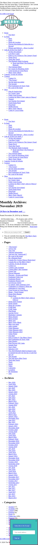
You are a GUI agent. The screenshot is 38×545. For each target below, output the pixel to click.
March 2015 (12, 498)
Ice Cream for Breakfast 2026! (18, 69)
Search (27, 232)
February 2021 (13, 424)
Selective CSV (13, 349)
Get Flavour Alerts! (14, 283)
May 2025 (11, 390)
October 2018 (13, 462)
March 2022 (12, 415)
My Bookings (13, 372)
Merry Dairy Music (14, 72)
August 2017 (12, 485)
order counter (12, 326)
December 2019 (13, 441)
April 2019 (12, 452)
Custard (11, 510)
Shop (10, 38)
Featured (11, 512)
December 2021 (13, 418)
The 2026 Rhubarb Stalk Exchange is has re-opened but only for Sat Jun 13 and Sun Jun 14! (22, 352)
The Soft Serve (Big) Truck (17, 358)
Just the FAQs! (13, 313)
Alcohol (11, 507)
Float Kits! (12, 105)
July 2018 (11, 467)
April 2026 (12, 384)
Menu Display (13, 317)
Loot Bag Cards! (14, 54)
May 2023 (11, 399)
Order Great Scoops (15, 95)
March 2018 (12, 473)
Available (11, 509)
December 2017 (13, 477)
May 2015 (11, 496)
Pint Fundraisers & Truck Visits (18, 86)
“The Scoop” (12, 80)
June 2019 (11, 450)
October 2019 (13, 445)
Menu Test (12, 320)
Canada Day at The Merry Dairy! (19, 262)
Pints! (10, 40)
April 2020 (12, 435)
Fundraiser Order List (15, 277)
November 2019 (13, 443)
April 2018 (12, 471)
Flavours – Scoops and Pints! (18, 275)
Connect (7, 76)
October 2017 (13, 481)
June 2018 (11, 469)
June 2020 (11, 433)
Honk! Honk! (13, 303)
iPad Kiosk (12, 311)
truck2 (10, 364)
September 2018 (13, 464)
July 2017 (11, 486)
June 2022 (11, 409)
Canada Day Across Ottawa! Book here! (21, 260)
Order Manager (13, 328)
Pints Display (12, 341)
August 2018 (12, 466)
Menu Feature (13, 319)
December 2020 (13, 428)
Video (10, 366)
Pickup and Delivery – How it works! (21, 48)
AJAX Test (12, 249)
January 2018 (12, 475)
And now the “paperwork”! (17, 254)
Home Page (12, 296)
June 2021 (11, 420)
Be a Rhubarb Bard (14, 258)
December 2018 (13, 458)
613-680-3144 (5, 14)
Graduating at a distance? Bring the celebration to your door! (20, 287)
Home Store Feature (15, 302)
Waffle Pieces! (13, 107)
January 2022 (12, 416)
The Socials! (12, 84)
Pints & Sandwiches (15, 91)
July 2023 (11, 396)
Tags (10, 373)
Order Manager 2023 (15, 332)
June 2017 (11, 488)
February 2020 (13, 439)
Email (12, 14)
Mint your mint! (13, 324)
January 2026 (12, 386)
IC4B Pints (12, 307)
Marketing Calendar (15, 315)
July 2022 (11, 407)
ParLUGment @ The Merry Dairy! (20, 337)
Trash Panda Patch (14, 103)
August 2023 (12, 394)
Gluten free (12, 516)
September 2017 (13, 483)
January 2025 (12, 392)
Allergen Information (15, 252)
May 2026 (11, 382)
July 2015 (11, 494)
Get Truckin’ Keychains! (16, 101)
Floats (10, 514)
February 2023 (13, 403)
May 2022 (11, 411)
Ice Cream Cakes (14, 93)
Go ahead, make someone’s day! (19, 284)
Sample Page (12, 345)
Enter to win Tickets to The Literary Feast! (22, 55)
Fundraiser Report (14, 279)
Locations (11, 370)
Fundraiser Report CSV (16, 281)
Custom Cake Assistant (16, 267)
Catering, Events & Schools (13, 74)
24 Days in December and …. (12, 211)
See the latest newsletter (16, 82)
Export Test (12, 271)
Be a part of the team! (15, 88)
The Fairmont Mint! (15, 67)
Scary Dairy (12, 347)
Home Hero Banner (15, 294)
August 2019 (12, 447)
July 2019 (11, 449)
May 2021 (11, 422)
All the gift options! (14, 52)
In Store (7, 37)
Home (6, 33)
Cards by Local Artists (15, 110)
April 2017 (12, 492)
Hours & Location (14, 42)
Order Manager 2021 (15, 330)
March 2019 (12, 454)
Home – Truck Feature (16, 292)
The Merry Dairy (31, 236)
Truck (10, 362)
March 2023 (12, 401)
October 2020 (13, 430)
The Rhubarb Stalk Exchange (18, 61)
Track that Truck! (14, 59)
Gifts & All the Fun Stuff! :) (13, 50)
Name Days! (12, 57)
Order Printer (12, 334)
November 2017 (13, 479)
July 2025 (11, 388)
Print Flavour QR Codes (16, 343)
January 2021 (12, 426)
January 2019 (12, 456)
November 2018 (13, 460)
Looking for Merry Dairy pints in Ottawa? (22, 97)
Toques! (11, 99)
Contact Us (12, 78)
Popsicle (11, 518)
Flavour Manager (14, 273)
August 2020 (12, 432)
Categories (12, 368)
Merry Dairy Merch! (15, 108)
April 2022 (12, 413)
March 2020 (12, 437)
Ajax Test (11, 250)
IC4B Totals (12, 309)
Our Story (11, 35)
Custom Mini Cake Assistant (17, 269)
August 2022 (12, 405)
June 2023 (11, 397)
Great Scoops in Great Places (18, 71)
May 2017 (11, 490)
